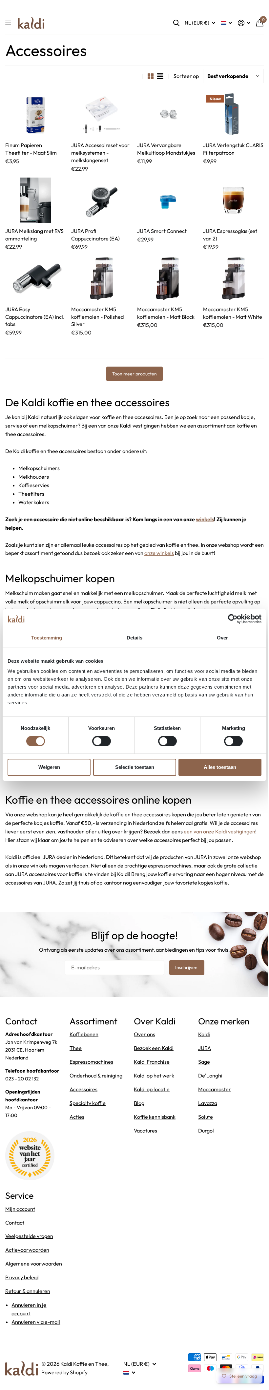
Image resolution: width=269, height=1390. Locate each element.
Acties (77, 1117)
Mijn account (20, 1209)
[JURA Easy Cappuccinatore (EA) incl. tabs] (35, 278)
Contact (14, 1222)
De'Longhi (210, 1075)
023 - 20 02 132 (22, 1079)
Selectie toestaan (134, 767)
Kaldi (204, 1034)
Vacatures (145, 1130)
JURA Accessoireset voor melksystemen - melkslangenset (100, 152)
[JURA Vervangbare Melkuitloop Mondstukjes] (167, 115)
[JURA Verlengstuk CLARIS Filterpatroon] (233, 115)
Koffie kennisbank (155, 1117)
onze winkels (159, 553)
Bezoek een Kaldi (154, 1048)
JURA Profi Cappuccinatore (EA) (95, 235)
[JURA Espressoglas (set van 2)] (233, 200)
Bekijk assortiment (9, 23)
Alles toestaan (220, 767)
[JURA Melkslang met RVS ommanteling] (35, 200)
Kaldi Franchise (152, 1061)
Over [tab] (222, 637)
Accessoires (83, 1089)
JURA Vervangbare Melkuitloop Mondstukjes (166, 149)
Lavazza (207, 1103)
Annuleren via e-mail (35, 1322)
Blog (139, 1103)
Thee (76, 1048)
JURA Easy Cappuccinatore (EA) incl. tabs (35, 316)
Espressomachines (91, 1061)
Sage (204, 1061)
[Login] (244, 23)
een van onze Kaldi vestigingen (219, 831)
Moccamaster (214, 1089)
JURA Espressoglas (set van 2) (230, 235)
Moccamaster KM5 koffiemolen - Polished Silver (97, 316)
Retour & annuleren (27, 1291)
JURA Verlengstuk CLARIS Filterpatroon (233, 149)
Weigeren (49, 767)
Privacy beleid (21, 1277)
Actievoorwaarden (27, 1250)
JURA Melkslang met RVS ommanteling (34, 235)
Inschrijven (186, 967)
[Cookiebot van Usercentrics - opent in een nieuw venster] (232, 619)
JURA (204, 1048)
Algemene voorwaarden (33, 1263)
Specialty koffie (88, 1103)
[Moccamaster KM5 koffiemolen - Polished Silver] (101, 278)
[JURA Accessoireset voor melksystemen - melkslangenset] (101, 115)
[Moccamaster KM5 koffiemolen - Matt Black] (167, 278)
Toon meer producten (134, 374)
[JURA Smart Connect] (167, 200)
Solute (205, 1117)
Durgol (206, 1130)
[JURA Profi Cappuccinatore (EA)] (101, 200)
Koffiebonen (84, 1034)
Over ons (144, 1034)
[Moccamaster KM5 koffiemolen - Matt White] (233, 278)
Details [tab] (135, 637)
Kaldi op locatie (152, 1089)
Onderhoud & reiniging (96, 1075)
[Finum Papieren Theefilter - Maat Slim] (35, 115)
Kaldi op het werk (154, 1075)
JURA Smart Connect (162, 231)
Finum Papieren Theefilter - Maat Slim (31, 149)
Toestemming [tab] (46, 637)
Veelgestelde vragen (29, 1236)
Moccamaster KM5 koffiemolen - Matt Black (166, 313)
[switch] (101, 741)
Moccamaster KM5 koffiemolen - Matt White (232, 313)
